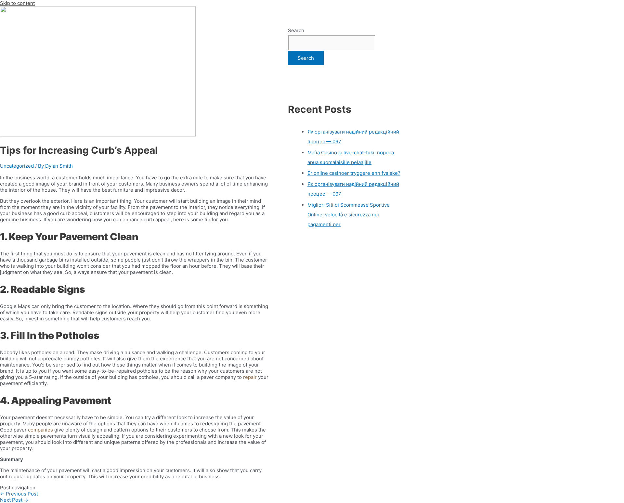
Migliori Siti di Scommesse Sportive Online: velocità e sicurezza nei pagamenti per (348, 214)
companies (41, 430)
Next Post (14, 500)
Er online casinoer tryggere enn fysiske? (353, 173)
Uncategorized (17, 166)
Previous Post (19, 494)
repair (250, 377)
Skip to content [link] (17, 3)
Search (296, 30)
